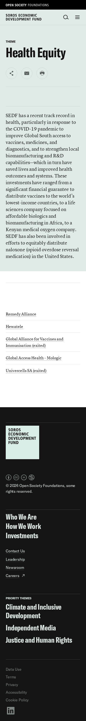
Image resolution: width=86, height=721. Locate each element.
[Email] (26, 73)
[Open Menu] (77, 17)
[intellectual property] (20, 477)
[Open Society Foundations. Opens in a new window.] (27, 4)
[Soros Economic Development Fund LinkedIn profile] (43, 710)
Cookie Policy (17, 700)
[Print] (42, 73)
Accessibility (16, 692)
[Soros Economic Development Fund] (24, 16)
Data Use (14, 669)
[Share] (11, 73)
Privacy (12, 684)
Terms (11, 677)
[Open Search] (66, 17)
